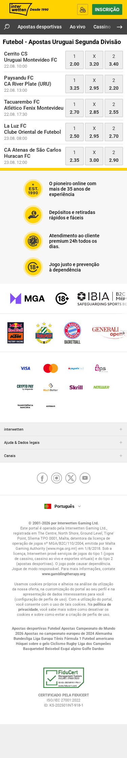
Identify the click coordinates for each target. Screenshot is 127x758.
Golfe (87, 649)
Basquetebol (34, 649)
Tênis (59, 638)
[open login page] (82, 9)
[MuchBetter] (50, 387)
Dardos (98, 649)
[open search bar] (7, 27)
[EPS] (101, 368)
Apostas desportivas (30, 628)
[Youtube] (85, 479)
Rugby (72, 644)
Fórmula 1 (73, 638)
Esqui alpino (71, 649)
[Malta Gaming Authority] (27, 298)
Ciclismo (58, 644)
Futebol (54, 628)
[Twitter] (70, 479)
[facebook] (42, 479)
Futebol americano (98, 638)
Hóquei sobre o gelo (33, 644)
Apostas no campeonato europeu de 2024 (59, 633)
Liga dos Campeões (94, 644)
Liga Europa (43, 638)
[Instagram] (56, 479)
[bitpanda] (25, 387)
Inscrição (107, 9)
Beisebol (53, 649)
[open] (63, 690)
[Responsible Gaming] (62, 298)
